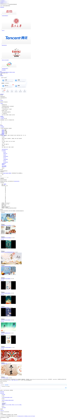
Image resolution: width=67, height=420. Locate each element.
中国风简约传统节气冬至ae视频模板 (6, 237)
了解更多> (1, 103)
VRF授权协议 (6, 400)
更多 (1, 71)
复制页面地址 (2, 178)
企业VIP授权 (3, 135)
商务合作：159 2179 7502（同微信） (17, 404)
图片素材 (1, 72)
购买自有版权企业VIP (5, 149)
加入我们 (11, 397)
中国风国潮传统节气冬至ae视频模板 (6, 225)
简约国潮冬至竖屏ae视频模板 (5, 307)
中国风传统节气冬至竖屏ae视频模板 (6, 347)
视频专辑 (7, 72)
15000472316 (2, 410)
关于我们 (3, 397)
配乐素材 (4, 72)
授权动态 (11, 72)
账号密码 (12, 400)
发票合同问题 (16, 181)
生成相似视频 (2, 224)
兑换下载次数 (4, 407)
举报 (18, 181)
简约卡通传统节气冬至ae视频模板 (5, 278)
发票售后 (9, 400)
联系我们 (8, 397)
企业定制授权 (4, 150)
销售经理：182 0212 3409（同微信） (7, 404)
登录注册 (3, 400)
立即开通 (1, 100)
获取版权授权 (2, 7)
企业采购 (13, 72)
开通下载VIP (2, 94)
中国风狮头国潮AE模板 (4, 363)
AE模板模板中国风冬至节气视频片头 (6, 266)
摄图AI (2, 75)
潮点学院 (5, 397)
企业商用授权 (2, 134)
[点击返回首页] (3, 394)
